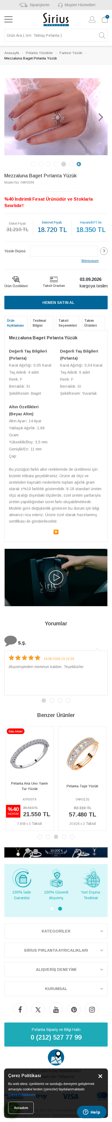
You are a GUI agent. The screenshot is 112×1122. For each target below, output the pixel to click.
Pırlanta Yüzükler (39, 53)
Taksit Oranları (54, 286)
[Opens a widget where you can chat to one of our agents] (92, 1112)
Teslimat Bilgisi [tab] (39, 323)
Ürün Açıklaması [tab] (15, 323)
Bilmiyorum (90, 261)
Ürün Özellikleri (16, 286)
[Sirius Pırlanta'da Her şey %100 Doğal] (56, 852)
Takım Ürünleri (90, 323)
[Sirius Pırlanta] (56, 19)
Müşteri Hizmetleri (80, 5)
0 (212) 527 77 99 (56, 1037)
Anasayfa (11, 53)
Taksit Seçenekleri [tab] (67, 323)
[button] (11, 116)
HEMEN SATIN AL (58, 302)
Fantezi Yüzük (71, 53)
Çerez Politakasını (21, 1095)
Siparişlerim (39, 5)
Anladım (21, 1108)
